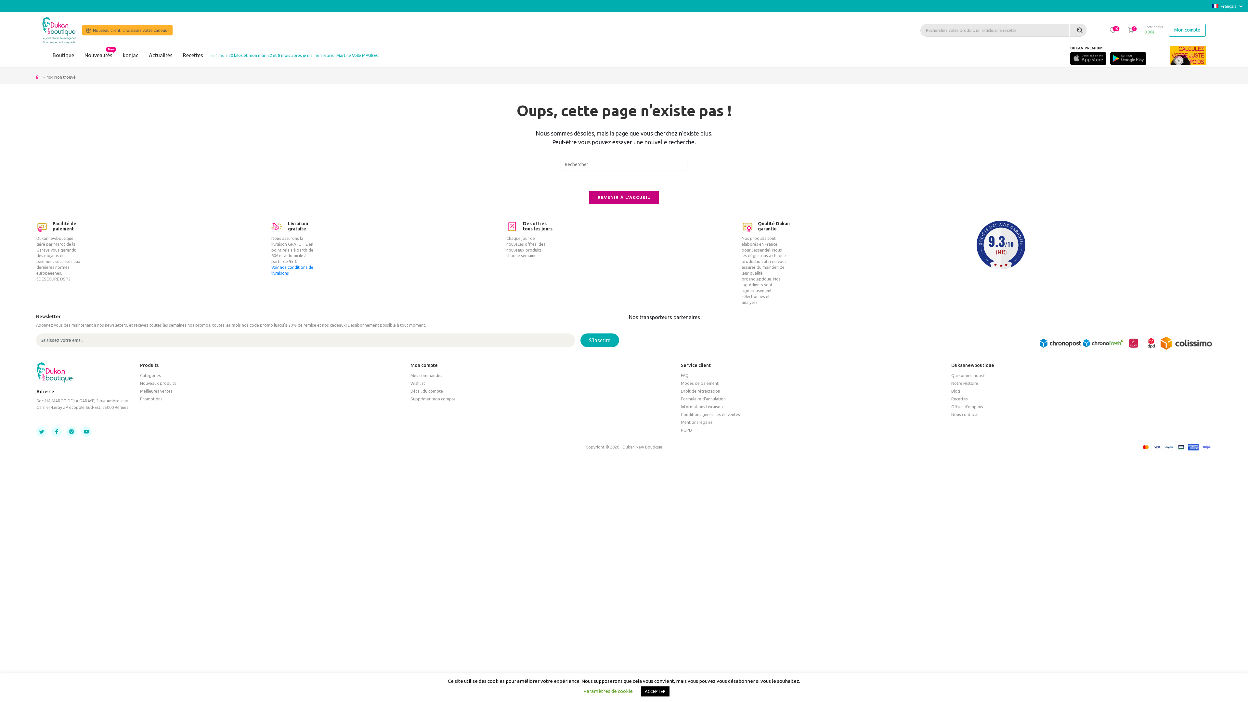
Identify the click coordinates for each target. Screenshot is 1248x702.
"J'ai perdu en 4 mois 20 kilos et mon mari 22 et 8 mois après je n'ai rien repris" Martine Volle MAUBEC (264, 55)
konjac (130, 55)
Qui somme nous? (968, 375)
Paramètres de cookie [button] (608, 691)
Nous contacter (965, 414)
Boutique (63, 55)
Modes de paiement (700, 383)
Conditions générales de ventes (710, 414)
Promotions (151, 398)
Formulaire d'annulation (703, 398)
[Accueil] (38, 77)
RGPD (686, 430)
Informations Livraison (702, 406)
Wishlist (417, 383)
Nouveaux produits (158, 383)
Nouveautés (98, 55)
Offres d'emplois (967, 406)
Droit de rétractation (700, 391)
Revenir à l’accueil (624, 197)
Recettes (193, 55)
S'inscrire (599, 340)
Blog (955, 391)
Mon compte (1187, 29)
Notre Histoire (964, 383)
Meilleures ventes (156, 391)
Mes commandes (426, 375)
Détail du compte (426, 391)
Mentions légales (697, 422)
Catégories (150, 375)
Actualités (161, 55)
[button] (1113, 30)
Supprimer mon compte (433, 398)
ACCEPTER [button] (655, 691)
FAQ (685, 375)
